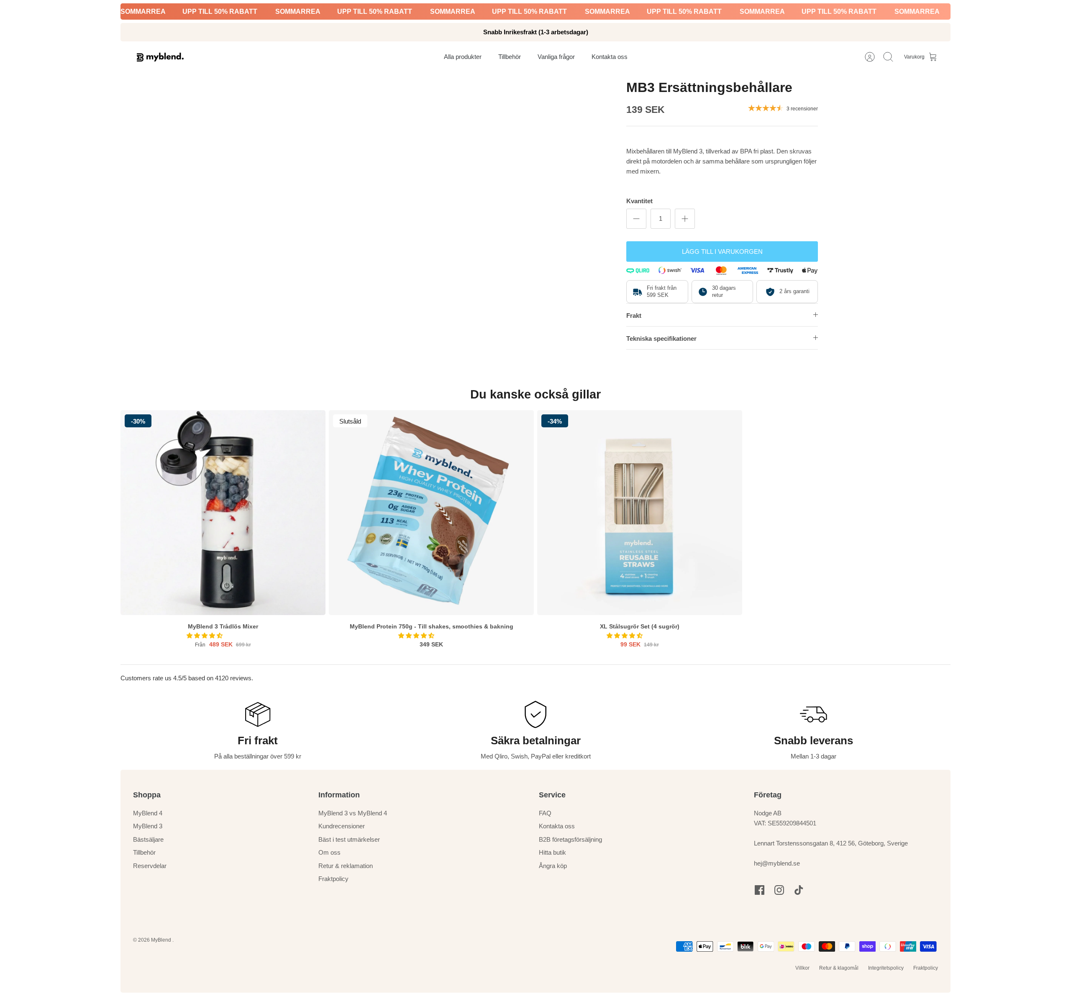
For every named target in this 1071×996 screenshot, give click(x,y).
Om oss (329, 852)
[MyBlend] (160, 57)
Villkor (802, 968)
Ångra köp (553, 865)
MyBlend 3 (147, 826)
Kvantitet (639, 200)
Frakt (633, 315)
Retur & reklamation (345, 865)
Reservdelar (150, 865)
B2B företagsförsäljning (570, 839)
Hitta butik (552, 852)
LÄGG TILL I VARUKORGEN (722, 251)
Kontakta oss (557, 826)
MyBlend (161, 940)
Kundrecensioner (341, 826)
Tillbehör (144, 852)
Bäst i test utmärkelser (349, 839)
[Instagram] (779, 890)
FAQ (545, 813)
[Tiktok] (799, 890)
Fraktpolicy (333, 878)
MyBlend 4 (147, 813)
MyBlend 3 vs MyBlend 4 (352, 813)
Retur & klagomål (838, 968)
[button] (205, 635)
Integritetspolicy (886, 968)
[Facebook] (759, 890)
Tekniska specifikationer (661, 338)
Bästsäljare (148, 839)
